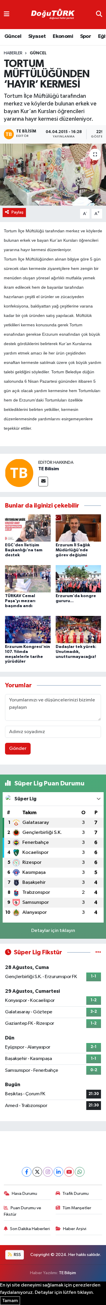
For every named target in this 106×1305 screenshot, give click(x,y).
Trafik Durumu (75, 1193)
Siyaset (37, 36)
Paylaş (17, 212)
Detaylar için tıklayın (53, 930)
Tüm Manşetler (76, 1208)
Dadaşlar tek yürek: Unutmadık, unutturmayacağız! (76, 652)
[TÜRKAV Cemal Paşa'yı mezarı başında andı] (28, 578)
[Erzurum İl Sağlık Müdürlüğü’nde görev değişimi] (78, 527)
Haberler (13, 53)
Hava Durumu (24, 1193)
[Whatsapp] (80, 1172)
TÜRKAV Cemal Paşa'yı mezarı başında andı (20, 601)
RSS (17, 1254)
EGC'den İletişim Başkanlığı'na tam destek (23, 550)
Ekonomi (63, 36)
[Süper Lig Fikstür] (98, 952)
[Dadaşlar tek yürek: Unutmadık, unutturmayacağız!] (78, 629)
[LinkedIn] (58, 1172)
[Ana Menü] (6, 14)
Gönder (17, 748)
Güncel (12, 36)
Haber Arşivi (74, 1229)
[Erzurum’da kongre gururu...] (78, 578)
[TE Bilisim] (19, 472)
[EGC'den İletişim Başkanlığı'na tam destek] (28, 527)
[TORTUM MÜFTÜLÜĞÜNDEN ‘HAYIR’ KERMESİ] (53, 175)
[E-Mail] (43, 481)
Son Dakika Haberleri (30, 1229)
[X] (37, 1172)
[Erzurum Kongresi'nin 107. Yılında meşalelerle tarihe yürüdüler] (28, 629)
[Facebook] (27, 1172)
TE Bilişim (67, 1273)
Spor (85, 36)
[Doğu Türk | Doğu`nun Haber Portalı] (53, 15)
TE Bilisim (48, 468)
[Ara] (99, 14)
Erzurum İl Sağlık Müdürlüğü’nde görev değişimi (73, 550)
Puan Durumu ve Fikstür (23, 1211)
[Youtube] (69, 1172)
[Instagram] (48, 1172)
